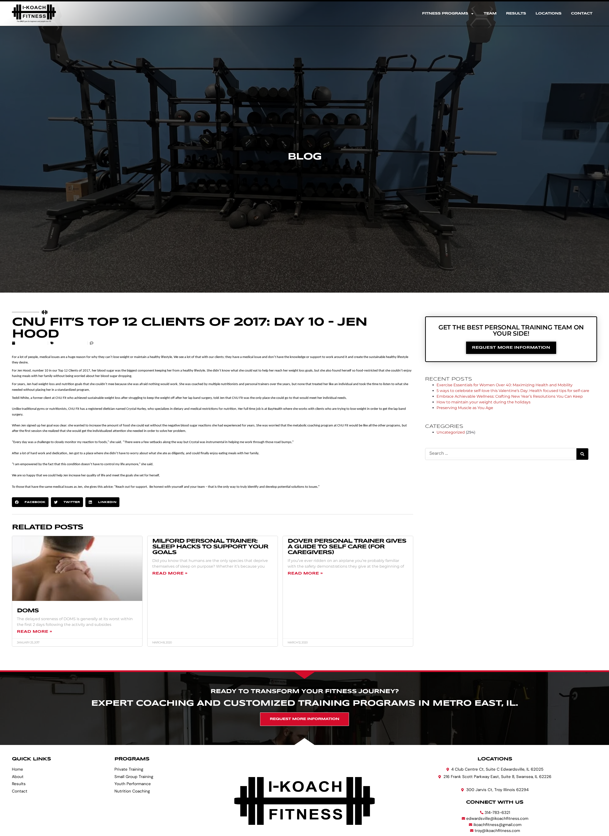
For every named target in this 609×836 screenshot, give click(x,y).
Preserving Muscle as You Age (465, 408)
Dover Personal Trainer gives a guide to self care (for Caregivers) (347, 546)
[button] (30, 502)
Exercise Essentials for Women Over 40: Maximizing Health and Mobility (505, 385)
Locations (548, 13)
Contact (581, 13)
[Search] (582, 454)
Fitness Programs (445, 13)
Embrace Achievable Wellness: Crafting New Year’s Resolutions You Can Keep (510, 396)
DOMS (28, 611)
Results (516, 13)
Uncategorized (70, 343)
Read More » (34, 631)
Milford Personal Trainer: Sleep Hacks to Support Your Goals (210, 546)
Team (490, 13)
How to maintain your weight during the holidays (483, 402)
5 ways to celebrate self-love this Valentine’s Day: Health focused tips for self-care (513, 390)
